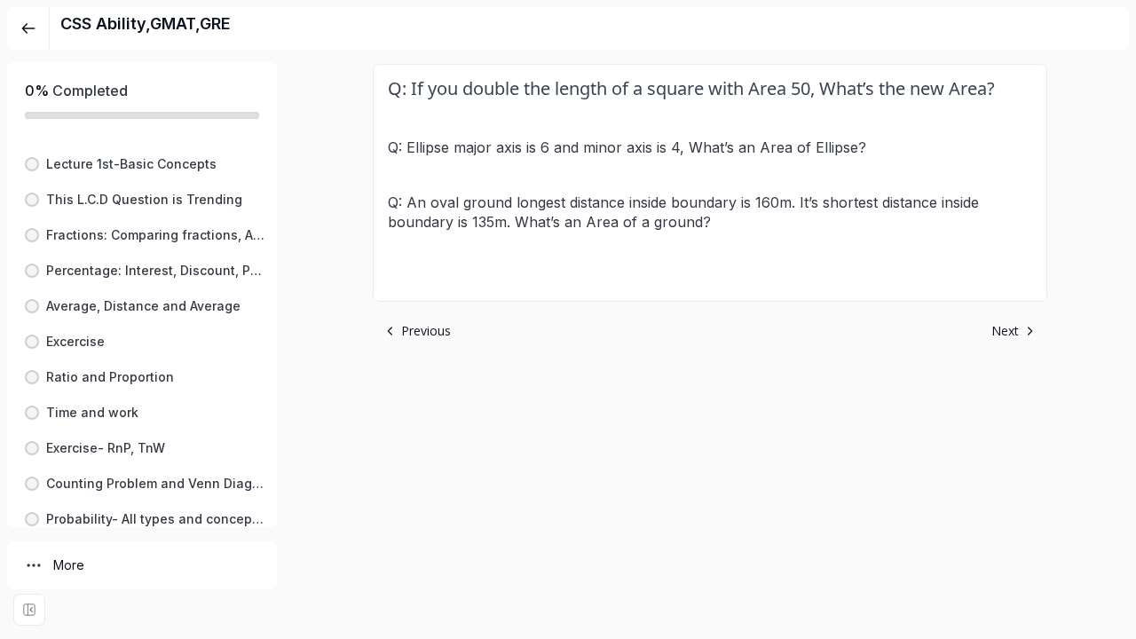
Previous (426, 330)
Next (1005, 330)
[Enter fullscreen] (29, 610)
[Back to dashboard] (28, 28)
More (68, 564)
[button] (142, 164)
